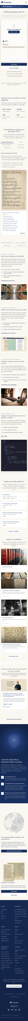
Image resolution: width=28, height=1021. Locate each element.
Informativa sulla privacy (15, 1017)
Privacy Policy (18, 968)
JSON (4, 440)
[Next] (16, 712)
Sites (2, 911)
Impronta (23, 1017)
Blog (16, 936)
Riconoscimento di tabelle (21, 914)
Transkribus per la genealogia (8, 384)
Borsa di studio (18, 943)
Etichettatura (18, 922)
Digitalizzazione (4, 940)
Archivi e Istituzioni (5, 929)
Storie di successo (19, 934)
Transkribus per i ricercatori (8, 333)
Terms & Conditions (19, 970)
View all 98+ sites (13, 656)
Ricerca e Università (5, 934)
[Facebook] (19, 1010)
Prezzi (2, 918)
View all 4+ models (13, 531)
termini (19, 58)
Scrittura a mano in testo (6, 963)
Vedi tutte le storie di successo (14, 719)
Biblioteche (3, 932)
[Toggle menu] (26, 2)
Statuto (16, 960)
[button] (14, 29)
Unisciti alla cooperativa (20, 956)
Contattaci (17, 962)
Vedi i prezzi (14, 895)
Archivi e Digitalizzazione (8, 242)
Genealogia (8, 245)
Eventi (16, 938)
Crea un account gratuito (14, 986)
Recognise (23, 233)
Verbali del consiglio (5, 958)
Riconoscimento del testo (7, 142)
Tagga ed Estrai (7, 147)
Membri (16, 953)
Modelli (16, 929)
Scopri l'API (4, 436)
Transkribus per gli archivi (8, 280)
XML (8, 440)
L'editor (21, 142)
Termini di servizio (4, 1017)
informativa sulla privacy (14, 60)
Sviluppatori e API (21, 245)
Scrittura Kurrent (5, 954)
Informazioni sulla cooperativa (14, 851)
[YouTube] (12, 1010)
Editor (16, 918)
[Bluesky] (16, 1010)
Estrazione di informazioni (21, 916)
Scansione (3, 916)
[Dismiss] (26, 6)
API (2, 914)
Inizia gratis (14, 64)
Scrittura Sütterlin (5, 956)
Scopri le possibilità (14, 68)
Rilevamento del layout (7, 144)
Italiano (14, 1006)
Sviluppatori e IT (5, 938)
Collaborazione (18, 920)
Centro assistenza (19, 940)
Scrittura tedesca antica (6, 960)
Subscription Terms (19, 973)
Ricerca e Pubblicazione (22, 242)
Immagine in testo (5, 965)
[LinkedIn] (8, 1010)
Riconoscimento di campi (20, 911)
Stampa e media (18, 958)
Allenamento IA (21, 144)
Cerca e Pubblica (21, 147)
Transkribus (3, 909)
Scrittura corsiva (4, 952)
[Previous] (12, 712)
